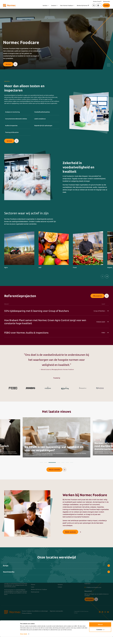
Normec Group (97, 1)
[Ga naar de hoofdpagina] (9, 5)
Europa (5, 566)
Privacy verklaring (27, 613)
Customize (99, 629)
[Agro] (19, 249)
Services (45, 5)
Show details (23, 634)
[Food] (88, 249)
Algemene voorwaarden (56, 611)
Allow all (100, 624)
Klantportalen (106, 1)
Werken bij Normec (83, 5)
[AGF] (54, 249)
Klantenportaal (35, 592)
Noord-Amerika (8, 572)
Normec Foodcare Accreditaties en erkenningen (35, 611)
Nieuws (33, 584)
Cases (32, 587)
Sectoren (53, 5)
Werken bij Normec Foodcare (39, 589)
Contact (60, 587)
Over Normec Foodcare (66, 5)
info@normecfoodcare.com (93, 587)
